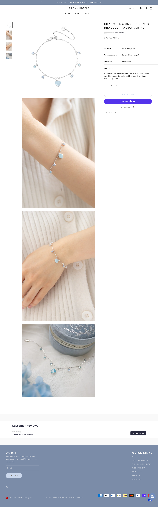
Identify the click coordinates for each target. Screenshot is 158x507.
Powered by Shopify (74, 498)
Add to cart (128, 94)
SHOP (77, 13)
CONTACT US (137, 472)
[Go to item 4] (9, 56)
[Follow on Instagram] (7, 487)
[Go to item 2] (9, 35)
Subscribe (14, 475)
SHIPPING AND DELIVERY (141, 464)
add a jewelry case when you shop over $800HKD (79, 2)
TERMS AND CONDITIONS (141, 460)
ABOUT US (88, 13)
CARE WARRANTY (138, 468)
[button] (114, 32)
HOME (67, 13)
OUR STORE (136, 479)
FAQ (133, 456)
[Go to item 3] (9, 46)
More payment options (128, 107)
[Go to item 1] (9, 25)
